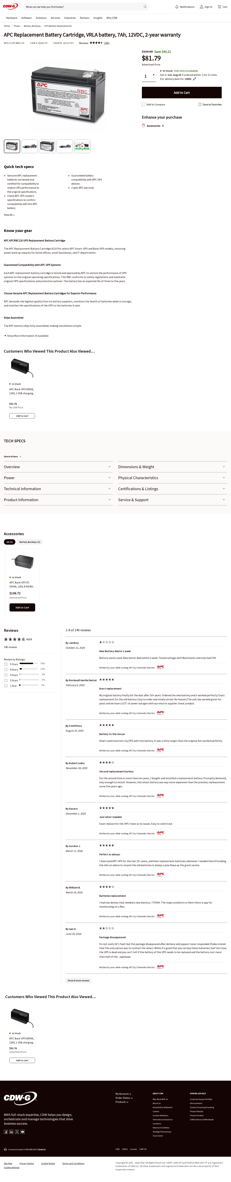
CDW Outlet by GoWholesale (202, 1119)
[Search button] (145, 6)
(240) (107, 43)
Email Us (42, 1149)
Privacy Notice (27, 1163)
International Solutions (163, 1119)
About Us (157, 1103)
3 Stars (14, 675)
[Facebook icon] (6, 1132)
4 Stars (14, 669)
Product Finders (197, 1115)
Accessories (153, 125)
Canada (133, 1149)
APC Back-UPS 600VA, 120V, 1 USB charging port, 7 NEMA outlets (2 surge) (21, 1040)
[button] (222, 7)
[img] (96, 43)
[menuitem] (177, 6)
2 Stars (14, 680)
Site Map (8, 1163)
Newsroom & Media (161, 1127)
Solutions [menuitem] (41, 17)
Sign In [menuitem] (208, 6)
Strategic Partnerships (162, 1131)
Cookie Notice (48, 1163)
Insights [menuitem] (98, 17)
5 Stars (14, 664)
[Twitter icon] (17, 1132)
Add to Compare (156, 104)
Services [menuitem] (55, 17)
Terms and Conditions (73, 1163)
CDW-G (125, 1149)
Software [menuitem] (26, 17)
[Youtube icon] (23, 1132)
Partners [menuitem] (84, 17)
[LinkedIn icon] (11, 1132)
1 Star (13, 685)
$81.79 (151, 58)
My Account (122, 1093)
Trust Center (158, 1135)
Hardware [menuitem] (11, 17)
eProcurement (196, 1103)
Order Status (123, 1097)
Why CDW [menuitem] (112, 17)
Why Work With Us (160, 1099)
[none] (11, 18)
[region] (115, 391)
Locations (157, 1123)
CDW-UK (142, 1149)
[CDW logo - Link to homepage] (9, 7)
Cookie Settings (11, 1167)
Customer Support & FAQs (201, 1099)
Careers (156, 1111)
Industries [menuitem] (70, 17)
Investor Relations (160, 1115)
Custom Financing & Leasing (202, 1107)
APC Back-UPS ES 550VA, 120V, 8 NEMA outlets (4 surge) (21, 585)
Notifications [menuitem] (187, 6)
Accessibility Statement (162, 1107)
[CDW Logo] (9, 7)
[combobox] (81, 7)
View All (8, 214)
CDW (117, 1149)
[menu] (185, 7)
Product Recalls (196, 1111)
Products (121, 1101)
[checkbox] (143, 104)
